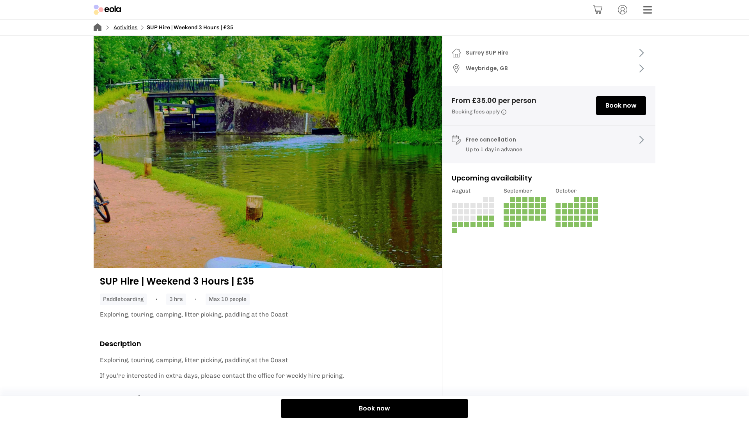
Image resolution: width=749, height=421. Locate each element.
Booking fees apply (476, 111)
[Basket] (597, 10)
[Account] (622, 10)
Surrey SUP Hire (487, 53)
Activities (126, 27)
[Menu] (647, 10)
